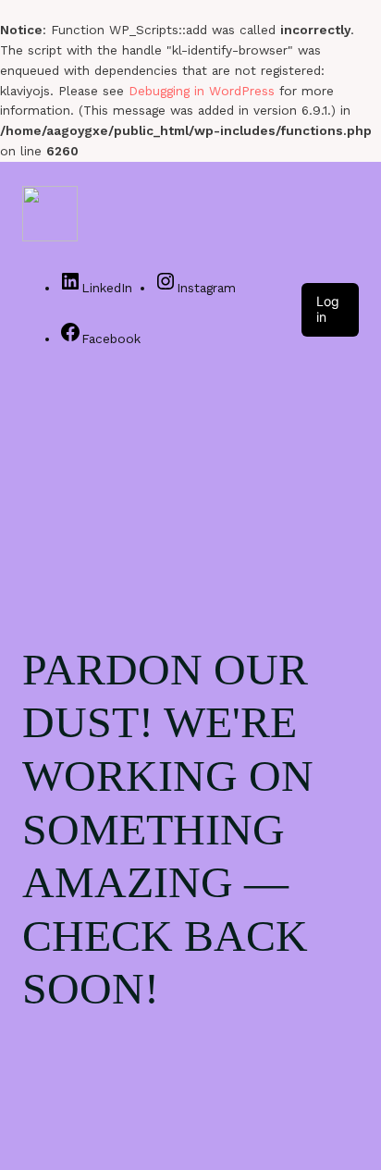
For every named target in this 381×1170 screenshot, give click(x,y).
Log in (327, 309)
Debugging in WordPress (202, 90)
